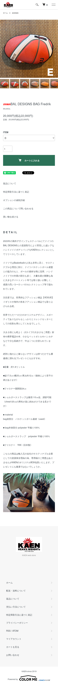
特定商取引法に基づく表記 (16, 191)
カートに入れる (32, 160)
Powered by (13, 679)
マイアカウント (13, 638)
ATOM (15, 630)
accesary (15, 13)
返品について (9, 183)
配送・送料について (16, 590)
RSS (8, 630)
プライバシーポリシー (17, 622)
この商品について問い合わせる (18, 208)
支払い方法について (16, 606)
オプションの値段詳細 (14, 200)
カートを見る (12, 646)
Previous (3, 48)
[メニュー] (53, 4)
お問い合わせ (12, 654)
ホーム (5, 13)
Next (54, 48)
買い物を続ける (10, 216)
